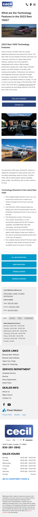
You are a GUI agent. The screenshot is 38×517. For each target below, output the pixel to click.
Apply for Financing (9, 364)
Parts (19, 318)
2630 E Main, (14, 444)
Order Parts (6, 383)
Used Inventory (19, 264)
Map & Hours (7, 395)
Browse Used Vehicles (10, 358)
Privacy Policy (7, 415)
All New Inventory (19, 257)
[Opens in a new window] (31, 4)
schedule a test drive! (26, 84)
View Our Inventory (19, 98)
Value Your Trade (9, 361)
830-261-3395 (14, 307)
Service (12, 318)
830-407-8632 (13, 310)
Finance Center (19, 271)
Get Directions (8, 296)
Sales (5, 318)
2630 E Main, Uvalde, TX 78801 (14, 293)
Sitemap (17, 415)
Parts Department (9, 380)
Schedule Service (19, 279)
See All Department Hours (14, 479)
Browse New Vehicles (10, 355)
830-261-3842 (13, 303)
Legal (24, 415)
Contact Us (19, 105)
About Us (6, 392)
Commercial (29, 318)
